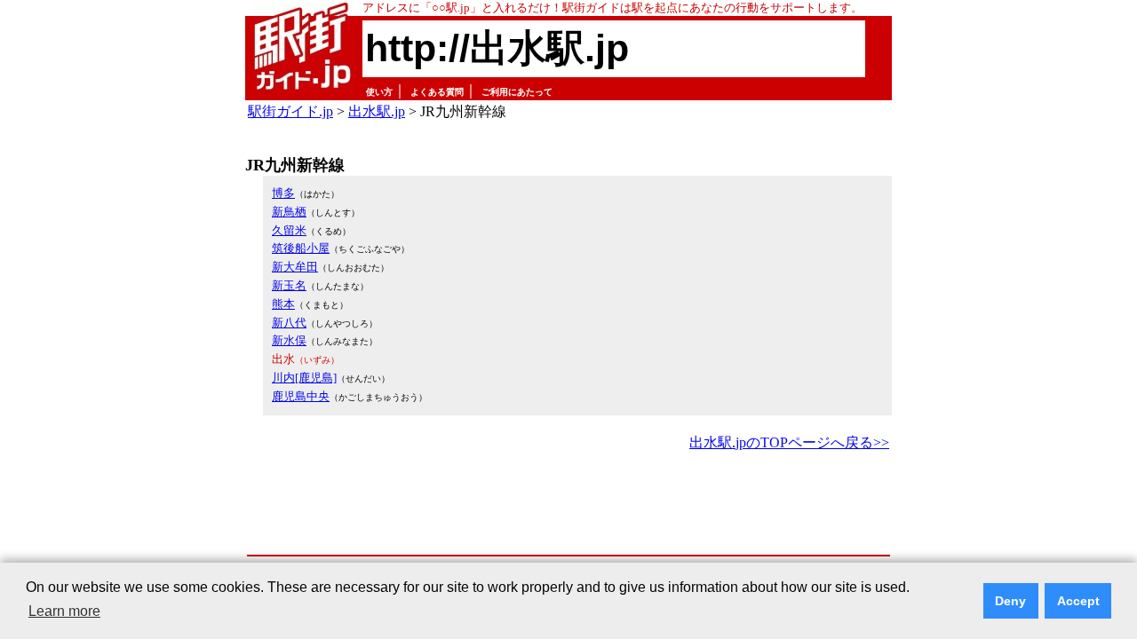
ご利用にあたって (517, 92)
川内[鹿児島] (304, 377)
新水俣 (289, 340)
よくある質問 (437, 92)
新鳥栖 (289, 211)
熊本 (283, 304)
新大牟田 (295, 266)
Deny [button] (1010, 601)
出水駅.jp (376, 111)
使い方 (379, 92)
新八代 (289, 322)
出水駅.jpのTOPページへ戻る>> (789, 442)
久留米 (289, 230)
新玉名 (289, 285)
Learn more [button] (64, 611)
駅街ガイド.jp (290, 111)
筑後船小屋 (301, 248)
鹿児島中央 (301, 396)
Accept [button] (1078, 601)
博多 (283, 193)
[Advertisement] (568, 504)
